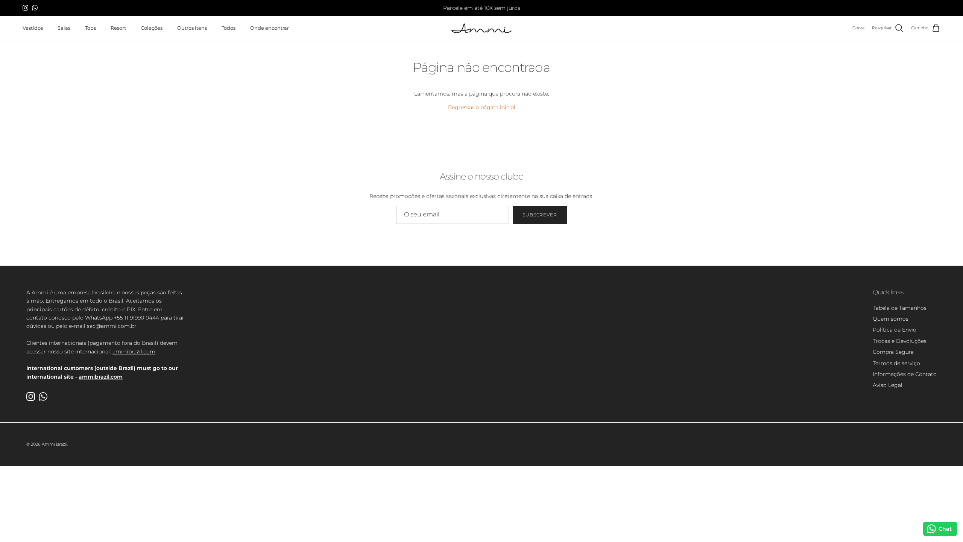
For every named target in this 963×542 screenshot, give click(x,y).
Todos (228, 28)
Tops (90, 28)
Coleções (152, 28)
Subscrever (540, 215)
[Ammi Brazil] (481, 28)
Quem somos (890, 318)
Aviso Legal (887, 385)
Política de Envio (894, 329)
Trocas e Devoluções (900, 341)
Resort (118, 28)
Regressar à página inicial (481, 107)
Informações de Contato (905, 374)
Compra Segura (893, 352)
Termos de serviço (896, 363)
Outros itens (192, 28)
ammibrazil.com (133, 351)
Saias (64, 28)
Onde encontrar (269, 28)
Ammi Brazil (54, 444)
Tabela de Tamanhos (900, 307)
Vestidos (33, 28)
